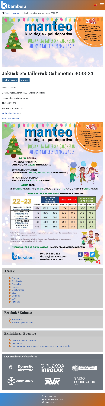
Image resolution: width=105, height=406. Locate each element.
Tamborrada (17, 319)
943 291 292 (50, 396)
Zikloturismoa (18, 290)
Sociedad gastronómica (22, 322)
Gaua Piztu (17, 343)
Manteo (24, 80)
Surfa (14, 298)
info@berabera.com (54, 399)
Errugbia (15, 278)
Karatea (15, 287)
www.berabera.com (10, 118)
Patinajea (16, 301)
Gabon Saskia (10, 80)
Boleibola (16, 295)
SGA (14, 293)
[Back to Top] (100, 401)
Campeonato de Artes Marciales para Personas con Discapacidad (41, 346)
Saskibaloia (17, 281)
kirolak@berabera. (10, 113)
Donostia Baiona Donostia (24, 340)
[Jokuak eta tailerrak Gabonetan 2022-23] (52, 41)
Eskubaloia (16, 284)
